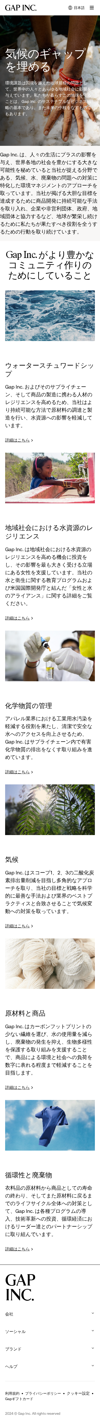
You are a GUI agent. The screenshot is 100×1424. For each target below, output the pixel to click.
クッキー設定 (78, 1393)
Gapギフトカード (19, 1399)
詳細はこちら (17, 440)
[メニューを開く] (92, 8)
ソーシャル (16, 1332)
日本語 (76, 8)
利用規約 (12, 1393)
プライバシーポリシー (43, 1393)
